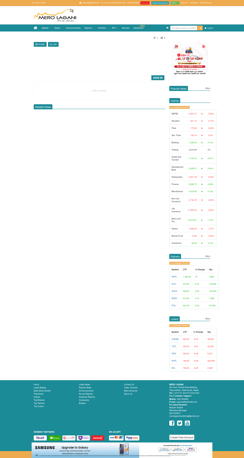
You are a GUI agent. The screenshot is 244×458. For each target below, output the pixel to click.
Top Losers (39, 406)
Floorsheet (38, 393)
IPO (114, 27)
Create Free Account (160, 3)
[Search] (200, 28)
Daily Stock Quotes (42, 390)
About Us (184, 2)
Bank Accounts (206, 2)
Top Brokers (39, 400)
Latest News (84, 384)
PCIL (174, 305)
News (57, 27)
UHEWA (175, 339)
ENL (173, 367)
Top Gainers (39, 403)
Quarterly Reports (87, 396)
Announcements (73, 27)
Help (174, 3)
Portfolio (102, 27)
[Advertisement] (101, 67)
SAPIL (174, 276)
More (208, 88)
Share (41, 44)
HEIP (174, 353)
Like (55, 44)
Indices (37, 396)
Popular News (85, 387)
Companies (84, 400)
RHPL (174, 360)
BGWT (174, 298)
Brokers (82, 403)
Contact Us (194, 2)
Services (125, 27)
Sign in (158, 77)
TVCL (174, 346)
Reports (88, 27)
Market (45, 27)
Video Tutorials (130, 387)
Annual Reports (86, 393)
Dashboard (138, 27)
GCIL (174, 283)
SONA (174, 291)
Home (36, 384)
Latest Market (40, 387)
